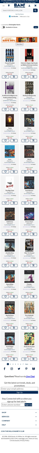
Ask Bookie (14, 16)
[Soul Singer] (9, 339)
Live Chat (30, 376)
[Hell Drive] (9, 214)
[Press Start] (29, 214)
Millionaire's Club (24, 16)
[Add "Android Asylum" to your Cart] (33, 359)
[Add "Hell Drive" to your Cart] (14, 234)
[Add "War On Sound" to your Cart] (33, 265)
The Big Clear (9, 190)
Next (26, 364)
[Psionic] (29, 276)
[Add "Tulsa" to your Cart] (14, 140)
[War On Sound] (29, 245)
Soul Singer (10, 346)
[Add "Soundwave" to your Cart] (33, 203)
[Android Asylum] (29, 339)
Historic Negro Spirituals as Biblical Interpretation (29, 64)
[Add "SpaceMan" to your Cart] (14, 296)
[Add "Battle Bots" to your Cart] (14, 327)
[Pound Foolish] (9, 55)
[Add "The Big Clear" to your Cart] (14, 203)
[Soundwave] (29, 182)
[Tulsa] (9, 120)
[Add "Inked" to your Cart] (33, 171)
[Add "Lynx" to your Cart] (14, 171)
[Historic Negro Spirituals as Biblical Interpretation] (29, 55)
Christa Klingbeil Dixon (28, 68)
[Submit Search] (35, 10)
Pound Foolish (10, 63)
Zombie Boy (10, 253)
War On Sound (29, 253)
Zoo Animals (29, 315)
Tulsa (10, 128)
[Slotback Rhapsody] (29, 88)
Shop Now (20, 44)
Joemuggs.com (23, 438)
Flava (29, 128)
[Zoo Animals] (29, 307)
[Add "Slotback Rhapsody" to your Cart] (33, 109)
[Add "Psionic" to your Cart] (33, 296)
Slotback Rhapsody (29, 95)
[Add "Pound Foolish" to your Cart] (14, 76)
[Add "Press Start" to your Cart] (33, 234)
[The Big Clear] (9, 182)
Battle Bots (10, 315)
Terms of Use (33, 438)
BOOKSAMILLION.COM (9, 438)
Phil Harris (6, 100)
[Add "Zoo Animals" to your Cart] (33, 327)
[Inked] (29, 151)
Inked (29, 159)
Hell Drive (9, 222)
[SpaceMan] (9, 276)
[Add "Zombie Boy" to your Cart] (14, 265)
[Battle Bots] (9, 307)
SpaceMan (9, 284)
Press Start (29, 222)
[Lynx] (9, 151)
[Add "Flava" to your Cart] (33, 140)
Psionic (29, 284)
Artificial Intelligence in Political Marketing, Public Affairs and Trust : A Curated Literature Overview (9, 97)
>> (31, 364)
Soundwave (29, 190)
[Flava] (29, 120)
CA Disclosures (14, 440)
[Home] (19, 6)
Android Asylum (29, 346)
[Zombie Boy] (9, 245)
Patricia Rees (13, 100)
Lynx (9, 159)
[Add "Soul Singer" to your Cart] (14, 359)
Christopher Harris (10, 66)
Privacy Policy (24, 440)
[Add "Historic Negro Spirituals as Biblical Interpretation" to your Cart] (33, 76)
